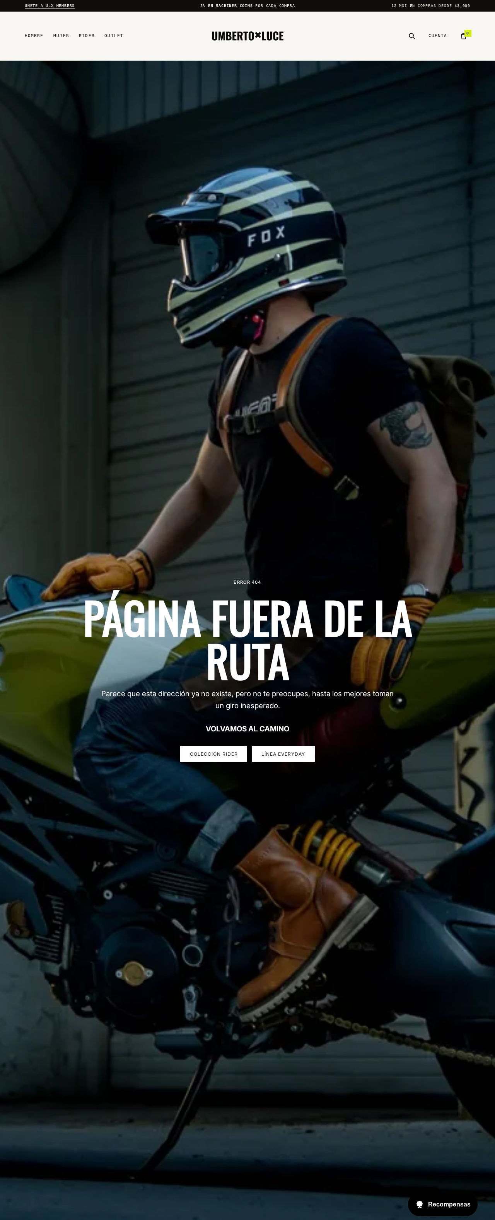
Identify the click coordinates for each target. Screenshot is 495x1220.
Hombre (34, 35)
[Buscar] (411, 36)
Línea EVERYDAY (283, 754)
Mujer (61, 35)
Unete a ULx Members (50, 5)
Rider (87, 35)
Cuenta (437, 35)
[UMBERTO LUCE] (247, 36)
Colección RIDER (213, 754)
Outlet (113, 35)
